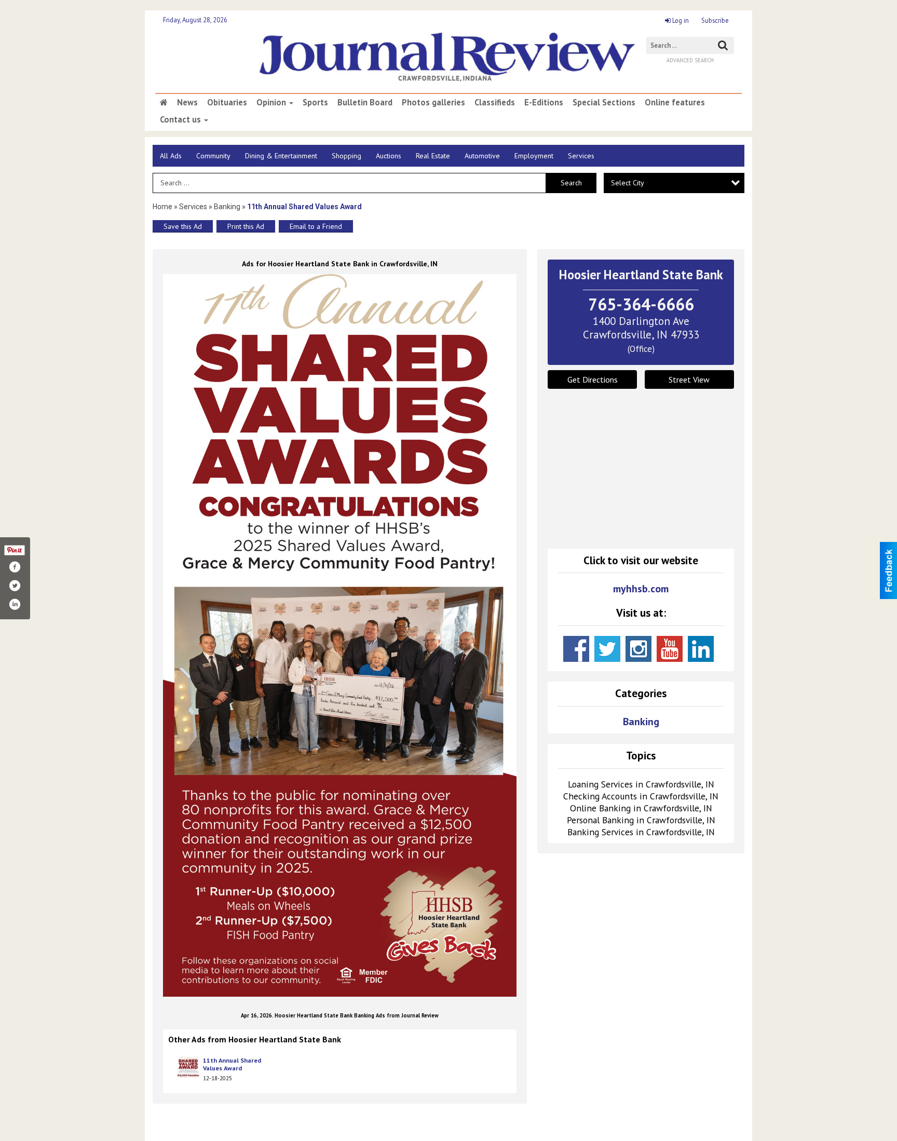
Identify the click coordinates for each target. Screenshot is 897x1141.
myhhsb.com (641, 588)
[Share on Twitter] (14, 585)
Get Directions (592, 379)
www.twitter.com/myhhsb (607, 649)
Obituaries (227, 102)
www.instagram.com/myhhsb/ (638, 649)
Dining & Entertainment (281, 155)
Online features (675, 102)
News (187, 102)
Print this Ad (245, 226)
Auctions (388, 155)
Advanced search (690, 60)
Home (162, 206)
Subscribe (715, 20)
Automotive (482, 155)
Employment (533, 155)
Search (571, 182)
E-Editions (543, 102)
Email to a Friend (316, 226)
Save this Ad (183, 226)
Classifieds (494, 102)
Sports (315, 102)
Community (213, 155)
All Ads (171, 155)
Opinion (272, 102)
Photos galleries (433, 102)
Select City (627, 182)
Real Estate (433, 155)
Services (581, 155)
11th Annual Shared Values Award (232, 1064)
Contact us (181, 119)
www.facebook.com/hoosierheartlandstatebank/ (576, 649)
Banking (228, 206)
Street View (689, 379)
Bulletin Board (364, 102)
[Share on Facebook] (14, 567)
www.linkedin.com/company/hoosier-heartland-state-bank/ (701, 649)
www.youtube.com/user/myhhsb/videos (670, 649)
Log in (680, 20)
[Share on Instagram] (14, 604)
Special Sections (604, 102)
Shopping (346, 155)
